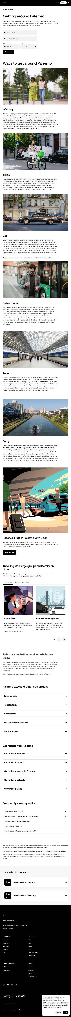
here (61, 1007)
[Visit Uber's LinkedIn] (4, 985)
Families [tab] (17, 582)
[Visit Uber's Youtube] (8, 985)
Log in (57, 2)
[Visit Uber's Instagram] (12, 985)
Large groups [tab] (8, 582)
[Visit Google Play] (8, 996)
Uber (4, 3)
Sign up (63, 2)
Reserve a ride (9, 552)
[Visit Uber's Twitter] (16, 985)
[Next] (64, 639)
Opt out (58, 1012)
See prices (8, 52)
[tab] (31, 582)
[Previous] (59, 639)
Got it (65, 1012)
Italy (4, 9)
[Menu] (68, 2)
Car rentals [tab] (25, 582)
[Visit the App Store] (20, 997)
